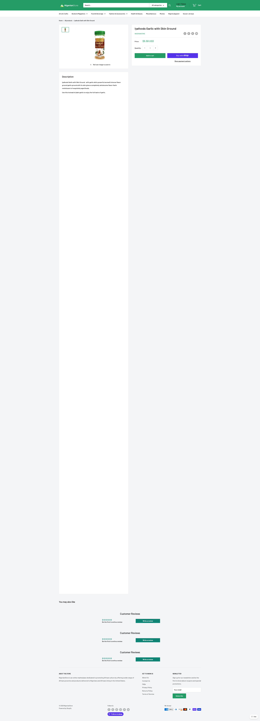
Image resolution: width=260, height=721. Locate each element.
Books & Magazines (78, 14)
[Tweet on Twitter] (192, 33)
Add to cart (150, 55)
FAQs (144, 684)
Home (61, 20)
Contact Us (146, 681)
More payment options (183, 61)
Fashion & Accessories (117, 14)
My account (180, 6)
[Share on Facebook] (185, 33)
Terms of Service (148, 694)
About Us (145, 678)
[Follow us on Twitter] (112, 709)
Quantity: (138, 48)
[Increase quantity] (155, 48)
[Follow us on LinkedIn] (128, 709)
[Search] (169, 5)
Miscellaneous (151, 14)
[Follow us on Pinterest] (124, 709)
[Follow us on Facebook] (109, 709)
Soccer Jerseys (188, 14)
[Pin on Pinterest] (188, 33)
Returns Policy (147, 691)
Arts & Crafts (63, 14)
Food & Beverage (97, 14)
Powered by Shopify (65, 708)
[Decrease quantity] (145, 48)
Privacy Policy (147, 687)
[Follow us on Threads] (116, 709)
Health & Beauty (136, 14)
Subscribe (179, 696)
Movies (162, 14)
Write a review (148, 621)
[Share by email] (196, 33)
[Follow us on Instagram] (120, 709)
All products (68, 20)
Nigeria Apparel (173, 14)
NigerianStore (140, 33)
